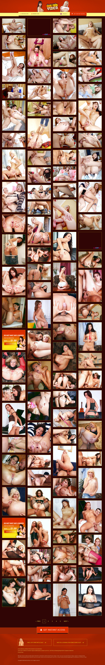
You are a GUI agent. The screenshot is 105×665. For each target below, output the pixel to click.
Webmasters (38, 650)
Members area (36, 13)
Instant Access (34, 648)
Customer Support (31, 650)
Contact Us (43, 650)
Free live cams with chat (35, 642)
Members (23, 648)
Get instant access (79, 13)
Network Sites (25, 13)
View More (40, 648)
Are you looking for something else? (69, 642)
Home (19, 648)
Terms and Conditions (22, 650)
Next (66, 621)
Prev (38, 621)
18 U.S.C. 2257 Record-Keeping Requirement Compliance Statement (59, 650)
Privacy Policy (20, 652)
